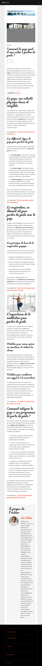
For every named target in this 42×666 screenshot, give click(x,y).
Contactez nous (11, 632)
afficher (17, 93)
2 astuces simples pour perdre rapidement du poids (19, 496)
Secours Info (10, 654)
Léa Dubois (26, 518)
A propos (9, 646)
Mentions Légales (12, 638)
